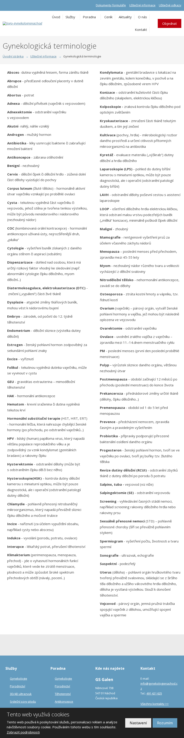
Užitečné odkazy (170, 5)
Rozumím (165, 722)
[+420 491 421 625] (4, 5)
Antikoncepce (64, 701)
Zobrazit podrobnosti (23, 732)
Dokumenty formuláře (111, 5)
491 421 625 (154, 693)
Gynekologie (18, 678)
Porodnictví (17, 686)
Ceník (108, 17)
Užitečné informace (142, 5)
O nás (142, 17)
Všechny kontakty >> (154, 704)
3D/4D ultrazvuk (21, 694)
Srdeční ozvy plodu (23, 701)
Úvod (56, 17)
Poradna (89, 17)
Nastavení (138, 722)
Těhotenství (63, 694)
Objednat (169, 23)
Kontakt (141, 29)
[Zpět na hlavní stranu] (23, 23)
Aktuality (125, 17)
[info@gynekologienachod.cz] (9, 5)
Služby (70, 17)
